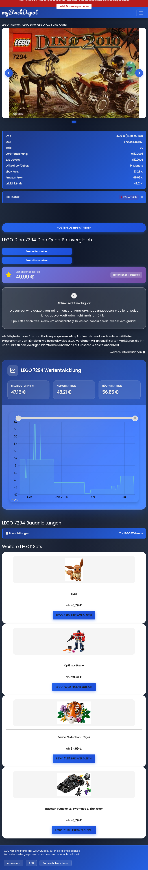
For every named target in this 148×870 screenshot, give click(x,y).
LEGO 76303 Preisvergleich (74, 830)
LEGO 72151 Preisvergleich (74, 615)
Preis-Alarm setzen (37, 260)
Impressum (13, 863)
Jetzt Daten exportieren (74, 6)
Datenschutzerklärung (56, 863)
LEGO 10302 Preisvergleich (74, 687)
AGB (31, 863)
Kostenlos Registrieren (74, 227)
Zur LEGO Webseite (131, 533)
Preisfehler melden (37, 251)
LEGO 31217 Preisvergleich (74, 758)
